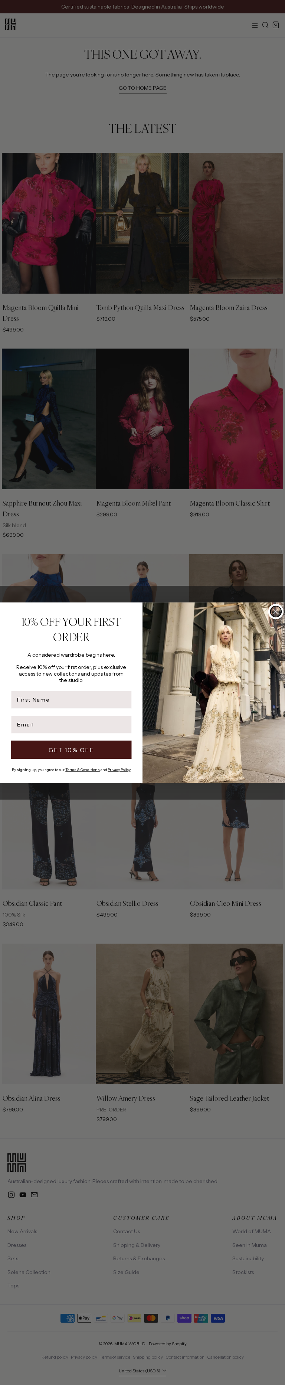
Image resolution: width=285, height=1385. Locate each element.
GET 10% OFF (71, 749)
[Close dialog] (276, 611)
